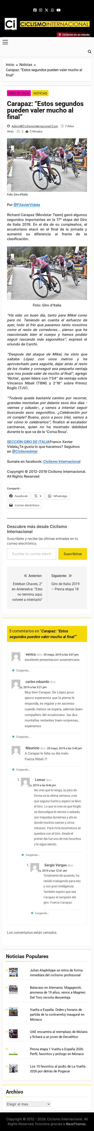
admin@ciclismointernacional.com (35, 126)
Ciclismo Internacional (61, 461)
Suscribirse (73, 554)
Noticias (40, 93)
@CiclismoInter (25, 451)
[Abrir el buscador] (89, 51)
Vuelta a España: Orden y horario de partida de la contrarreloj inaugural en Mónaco (57, 1015)
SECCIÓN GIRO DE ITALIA (28, 442)
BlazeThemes (76, 1124)
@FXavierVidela (27, 204)
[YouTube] (58, 10)
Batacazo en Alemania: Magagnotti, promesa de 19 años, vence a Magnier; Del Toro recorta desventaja (58, 992)
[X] (47, 10)
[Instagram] (41, 10)
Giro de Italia (19, 93)
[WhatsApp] (52, 10)
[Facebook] (35, 10)
